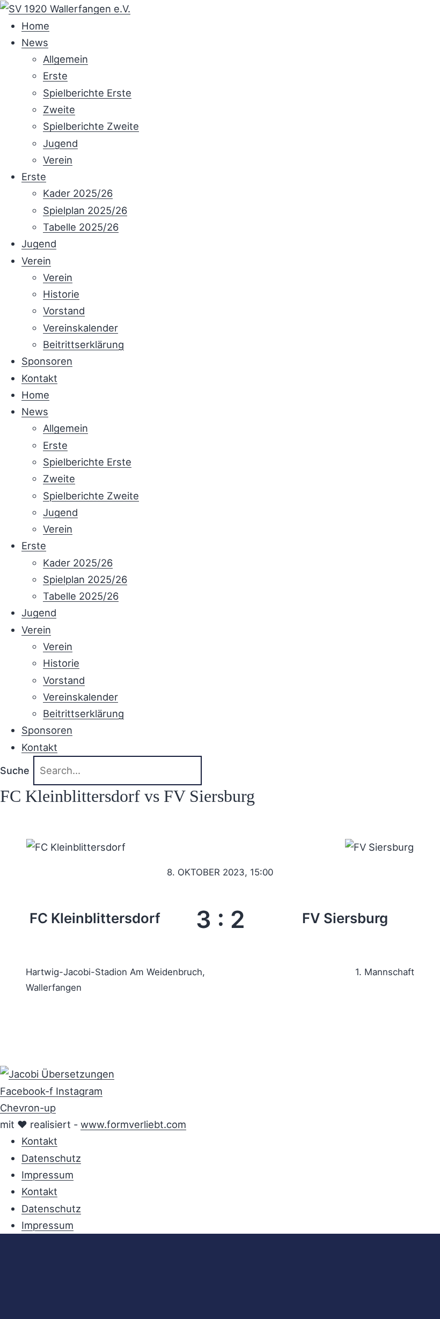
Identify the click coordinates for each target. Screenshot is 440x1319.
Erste (55, 76)
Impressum (47, 1175)
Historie (61, 294)
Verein (57, 160)
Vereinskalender (80, 328)
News (34, 42)
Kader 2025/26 (78, 193)
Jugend (60, 143)
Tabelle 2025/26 (81, 227)
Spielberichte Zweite (91, 126)
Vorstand (64, 310)
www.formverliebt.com (133, 1124)
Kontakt (39, 378)
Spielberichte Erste (87, 93)
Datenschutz (51, 1158)
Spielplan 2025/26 (85, 210)
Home (35, 26)
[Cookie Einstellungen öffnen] (80, 1310)
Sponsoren (46, 361)
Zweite (59, 109)
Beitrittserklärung (83, 344)
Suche (15, 770)
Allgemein (65, 59)
